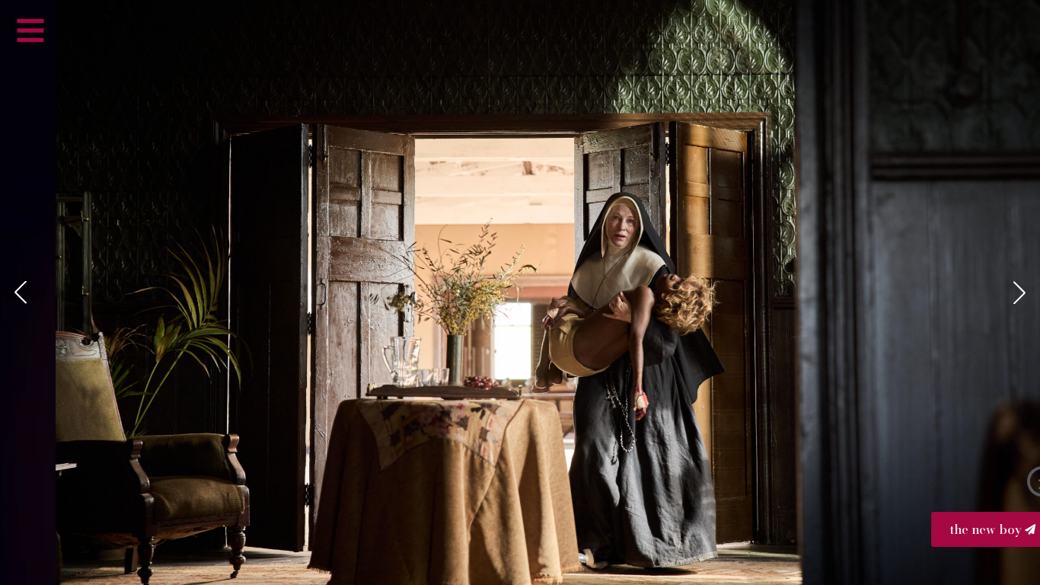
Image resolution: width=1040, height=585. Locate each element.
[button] (20, 292)
